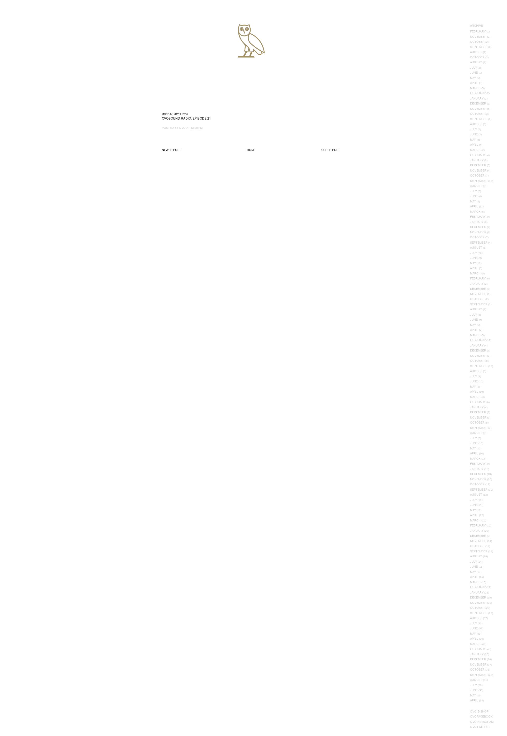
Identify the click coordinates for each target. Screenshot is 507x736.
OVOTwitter (480, 726)
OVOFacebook (481, 716)
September (478, 47)
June (474, 72)
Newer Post (171, 150)
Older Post (330, 150)
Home (251, 150)
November (478, 36)
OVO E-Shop (479, 711)
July (473, 67)
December (478, 103)
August (476, 52)
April (474, 82)
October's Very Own (23, 34)
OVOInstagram (482, 721)
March (475, 88)
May (473, 77)
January (476, 98)
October (477, 41)
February (478, 31)
